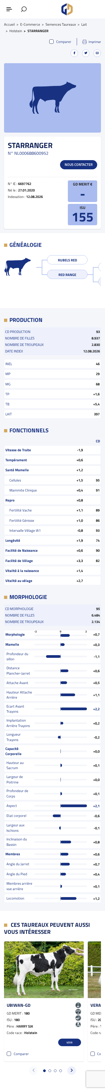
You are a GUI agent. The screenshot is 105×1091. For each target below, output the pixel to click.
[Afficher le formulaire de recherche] (24, 9)
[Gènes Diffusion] (67, 9)
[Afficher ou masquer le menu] (9, 9)
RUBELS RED (67, 260)
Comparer (63, 41)
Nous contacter (79, 164)
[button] (44, 1070)
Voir (69, 1042)
